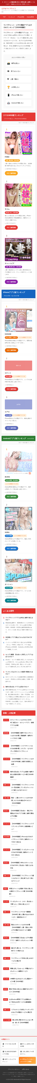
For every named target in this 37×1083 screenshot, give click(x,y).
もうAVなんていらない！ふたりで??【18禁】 (27, 1060)
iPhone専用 (21, 17)
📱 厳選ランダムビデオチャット (9, 1060)
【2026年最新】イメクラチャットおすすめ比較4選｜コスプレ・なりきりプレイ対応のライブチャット (21, 748)
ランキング (11, 17)
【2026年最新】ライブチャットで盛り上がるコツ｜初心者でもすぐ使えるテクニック (22, 878)
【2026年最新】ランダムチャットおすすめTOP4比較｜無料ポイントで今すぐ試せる (22, 852)
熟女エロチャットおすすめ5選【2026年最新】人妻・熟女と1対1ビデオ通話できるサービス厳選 (22, 927)
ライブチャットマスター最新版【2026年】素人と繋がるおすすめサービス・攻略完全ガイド (22, 914)
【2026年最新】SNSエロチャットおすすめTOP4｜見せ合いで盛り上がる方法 (21, 865)
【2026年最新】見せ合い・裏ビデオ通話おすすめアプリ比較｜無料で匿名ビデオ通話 (22, 813)
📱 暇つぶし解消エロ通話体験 (27, 1045)
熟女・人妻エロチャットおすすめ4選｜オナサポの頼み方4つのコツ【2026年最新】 (22, 800)
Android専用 (30, 17)
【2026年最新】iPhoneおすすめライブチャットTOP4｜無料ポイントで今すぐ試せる (22, 839)
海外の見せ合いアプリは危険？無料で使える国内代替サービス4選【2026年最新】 (22, 774)
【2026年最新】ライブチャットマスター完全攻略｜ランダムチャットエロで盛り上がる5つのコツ (22, 787)
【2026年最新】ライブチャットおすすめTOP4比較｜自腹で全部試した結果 (22, 761)
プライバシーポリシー (14, 1069)
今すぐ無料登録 (11, 173)
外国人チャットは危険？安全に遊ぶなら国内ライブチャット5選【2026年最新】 (21, 891)
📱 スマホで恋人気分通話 (9, 1045)
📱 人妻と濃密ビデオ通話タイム (27, 1053)
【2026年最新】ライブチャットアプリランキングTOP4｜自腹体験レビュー (22, 826)
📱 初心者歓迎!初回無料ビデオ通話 (9, 1053)
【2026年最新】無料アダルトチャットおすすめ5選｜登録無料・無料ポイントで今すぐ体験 (21, 735)
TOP (4, 17)
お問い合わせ (25, 1069)
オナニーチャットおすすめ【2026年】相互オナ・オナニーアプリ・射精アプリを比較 (22, 722)
